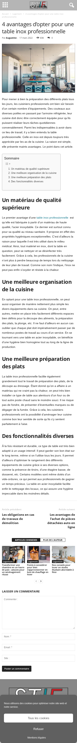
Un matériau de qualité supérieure (30, 169)
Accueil (5, 13)
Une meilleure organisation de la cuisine (33, 173)
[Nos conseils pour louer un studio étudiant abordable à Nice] (63, 554)
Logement (17, 13)
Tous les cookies (38, 718)
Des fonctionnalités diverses (27, 181)
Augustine (11, 37)
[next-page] (41, 581)
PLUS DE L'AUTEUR (52, 539)
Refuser (38, 729)
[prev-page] (36, 581)
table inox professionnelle (52, 217)
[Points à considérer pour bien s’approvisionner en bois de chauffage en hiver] (38, 554)
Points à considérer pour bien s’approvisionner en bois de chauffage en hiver (37, 569)
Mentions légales (36, 737)
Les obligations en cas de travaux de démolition (18, 519)
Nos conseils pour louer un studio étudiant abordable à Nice (63, 568)
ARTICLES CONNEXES (26, 539)
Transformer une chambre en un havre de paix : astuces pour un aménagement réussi (13, 569)
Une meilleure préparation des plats (31, 177)
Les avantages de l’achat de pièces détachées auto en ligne (61, 521)
